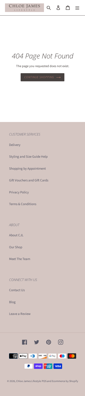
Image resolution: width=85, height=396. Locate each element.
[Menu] (77, 8)
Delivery (14, 145)
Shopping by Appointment (27, 168)
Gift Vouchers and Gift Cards (28, 180)
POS (44, 381)
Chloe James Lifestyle (28, 381)
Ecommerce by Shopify (65, 381)
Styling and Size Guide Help (28, 156)
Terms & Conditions (22, 204)
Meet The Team (19, 259)
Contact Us (17, 290)
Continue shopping (39, 77)
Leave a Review (20, 314)
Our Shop (15, 247)
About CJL (16, 235)
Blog (12, 302)
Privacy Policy (19, 192)
